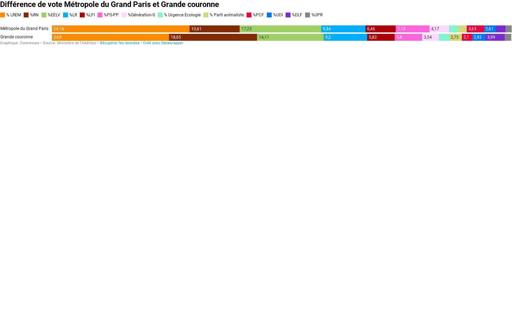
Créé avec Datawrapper (163, 43)
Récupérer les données (120, 43)
